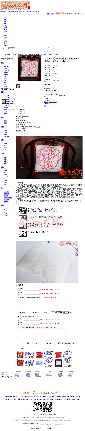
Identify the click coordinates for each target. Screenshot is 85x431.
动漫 (5, 149)
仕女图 (20, 396)
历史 (76, 396)
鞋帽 (5, 29)
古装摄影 (38, 54)
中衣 (5, 82)
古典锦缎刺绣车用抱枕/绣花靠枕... (48, 354)
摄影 (42, 399)
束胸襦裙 (20, 54)
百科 (8, 396)
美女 (45, 399)
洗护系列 (6, 202)
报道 (28, 399)
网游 (5, 145)
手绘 (17, 396)
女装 (5, 21)
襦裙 (5, 76)
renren (53, 100)
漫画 (14, 396)
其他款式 (6, 113)
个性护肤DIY (8, 198)
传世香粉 (6, 192)
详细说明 (22, 109)
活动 (31, 399)
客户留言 (38, 11)
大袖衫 (26, 54)
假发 (5, 172)
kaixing (46, 102)
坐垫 (5, 211)
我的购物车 (4, 11)
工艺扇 (6, 176)
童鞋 (5, 163)
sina (45, 100)
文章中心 (27, 11)
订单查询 (21, 11)
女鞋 (5, 159)
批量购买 (10, 11)
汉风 (79, 396)
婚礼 (23, 396)
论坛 (5, 45)
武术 (5, 143)
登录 (52, 14)
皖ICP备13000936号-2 (26, 417)
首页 (5, 17)
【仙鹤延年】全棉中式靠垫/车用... (48, 362)
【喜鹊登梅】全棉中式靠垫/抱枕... (67, 362)
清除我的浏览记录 (8, 109)
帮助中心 (32, 11)
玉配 (5, 182)
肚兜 (52, 54)
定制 (5, 27)
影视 (5, 147)
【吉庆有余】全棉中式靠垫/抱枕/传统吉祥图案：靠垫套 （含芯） (10, 101)
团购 (5, 37)
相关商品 (22, 348)
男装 (5, 19)
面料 (51, 396)
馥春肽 (6, 196)
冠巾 (5, 157)
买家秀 (34, 399)
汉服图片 (44, 54)
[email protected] (44, 420)
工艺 (48, 396)
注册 (49, 14)
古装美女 (57, 54)
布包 (5, 213)
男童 (5, 121)
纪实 (73, 396)
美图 (11, 396)
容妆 (60, 396)
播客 (70, 396)
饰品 (5, 170)
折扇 (5, 174)
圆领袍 (6, 107)
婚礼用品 (6, 136)
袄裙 (5, 80)
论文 (43, 396)
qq (56, 102)
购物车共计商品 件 (74, 13)
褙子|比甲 (7, 70)
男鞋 (5, 161)
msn (54, 102)
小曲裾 (6, 68)
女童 (5, 123)
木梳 (5, 184)
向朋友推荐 (62, 95)
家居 (5, 35)
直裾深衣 (14, 54)
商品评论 (22, 113)
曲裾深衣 (8, 54)
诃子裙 (6, 78)
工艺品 (6, 215)
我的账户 (16, 11)
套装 (5, 134)
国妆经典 (6, 194)
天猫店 (6, 41)
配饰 (5, 31)
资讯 (26, 396)
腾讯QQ (49, 100)
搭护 (5, 105)
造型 (63, 396)
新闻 (29, 396)
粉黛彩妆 (6, 200)
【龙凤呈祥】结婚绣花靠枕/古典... (67, 354)
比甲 (48, 54)
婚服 (5, 25)
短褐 (5, 111)
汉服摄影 (31, 54)
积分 (5, 39)
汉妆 (5, 33)
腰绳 (5, 180)
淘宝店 (6, 43)
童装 (5, 23)
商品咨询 (22, 111)
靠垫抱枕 (6, 209)
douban (51, 102)
